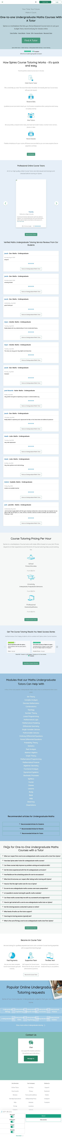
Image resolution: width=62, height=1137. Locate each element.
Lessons (31, 789)
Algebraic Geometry (31, 766)
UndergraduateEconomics (43, 1010)
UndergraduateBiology (8, 1010)
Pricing (28, 33)
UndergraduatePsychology (31, 1019)
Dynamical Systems (31, 772)
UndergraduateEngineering (19, 1010)
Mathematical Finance (31, 762)
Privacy (31, 1091)
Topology (31, 710)
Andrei (6, 482)
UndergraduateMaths (19, 1019)
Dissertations (31, 805)
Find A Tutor (45, 2)
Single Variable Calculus (31, 729)
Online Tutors (15, 1087)
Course (31, 782)
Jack (5, 505)
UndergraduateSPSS (42, 1019)
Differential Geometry (31, 726)
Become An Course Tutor (31, 974)
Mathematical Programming (31, 759)
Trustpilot (47, 1102)
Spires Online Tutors (16, 47)
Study (31, 792)
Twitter (47, 1095)
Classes (31, 785)
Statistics (31, 746)
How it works (15, 1091)
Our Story (30, 1087)
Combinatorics (31, 706)
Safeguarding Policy (31, 1098)
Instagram (47, 1098)
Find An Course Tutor (31, 619)
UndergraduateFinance (54, 1010)
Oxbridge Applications (15, 1098)
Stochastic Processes (31, 775)
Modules (31, 1102)
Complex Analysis (31, 700)
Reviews (15, 1095)
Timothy (31, 212)
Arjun (6, 322)
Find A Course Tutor (31, 928)
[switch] (12, 1122)
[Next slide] (56, 203)
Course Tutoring (46, 47)
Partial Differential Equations (31, 739)
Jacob (6, 253)
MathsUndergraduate (42, 679)
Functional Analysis (31, 769)
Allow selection (43, 1119)
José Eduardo (8, 390)
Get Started (31, 154)
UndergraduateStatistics (54, 1019)
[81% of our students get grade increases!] (31, 51)
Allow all (43, 1115)
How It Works (21, 33)
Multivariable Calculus (31, 733)
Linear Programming (31, 716)
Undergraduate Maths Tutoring (35, 47)
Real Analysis (31, 749)
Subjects (15, 1109)
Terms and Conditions (31, 1095)
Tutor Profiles (13, 33)
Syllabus (31, 779)
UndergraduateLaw (7, 1019)
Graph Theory (31, 756)
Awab (6, 436)
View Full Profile (20, 221)
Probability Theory (31, 743)
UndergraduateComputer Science (31, 1010)
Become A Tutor (48, 33)
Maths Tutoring (25, 47)
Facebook (47, 1091)
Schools (31, 1109)
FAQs (32, 33)
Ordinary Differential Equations (31, 736)
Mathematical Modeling (31, 723)
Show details (19, 1135)
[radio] (28, 263)
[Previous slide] (5, 203)
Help (31, 798)
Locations (31, 1106)
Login (57, 2)
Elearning (31, 802)
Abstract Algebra (31, 752)
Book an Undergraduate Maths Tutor (31, 269)
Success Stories (38, 33)
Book (31, 795)
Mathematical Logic (31, 720)
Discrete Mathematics (31, 703)
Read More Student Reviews (31, 663)
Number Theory (31, 713)
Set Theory (31, 697)
